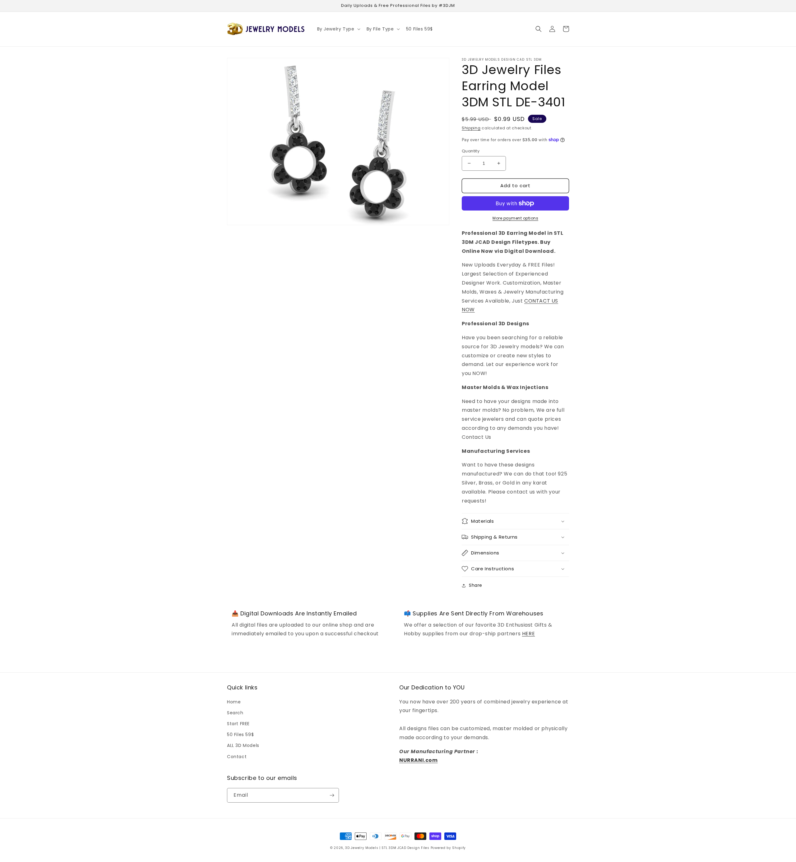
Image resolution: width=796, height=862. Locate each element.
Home (234, 702)
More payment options (515, 218)
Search (235, 713)
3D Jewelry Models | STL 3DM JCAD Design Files (387, 848)
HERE (528, 633)
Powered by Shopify (448, 848)
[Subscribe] (332, 795)
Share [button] (475, 585)
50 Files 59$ (240, 734)
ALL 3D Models (243, 745)
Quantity (470, 151)
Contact (237, 756)
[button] (338, 28)
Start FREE (238, 724)
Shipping (471, 128)
